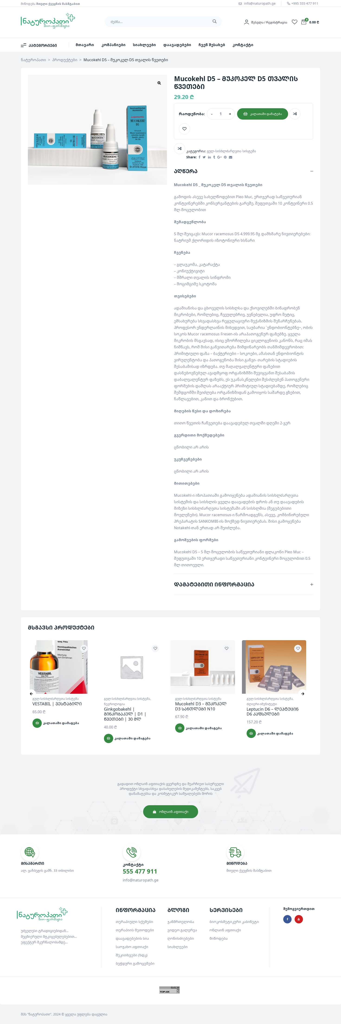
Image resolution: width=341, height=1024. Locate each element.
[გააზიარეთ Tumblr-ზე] (214, 157)
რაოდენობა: (192, 113)
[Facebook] (287, 919)
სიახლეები (177, 946)
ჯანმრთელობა (180, 921)
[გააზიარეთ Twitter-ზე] (204, 157)
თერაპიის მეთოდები (135, 930)
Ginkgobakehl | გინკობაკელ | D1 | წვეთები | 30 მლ (125, 714)
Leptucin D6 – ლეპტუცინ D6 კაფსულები (273, 711)
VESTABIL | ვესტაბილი (57, 703)
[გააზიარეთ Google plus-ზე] (219, 157)
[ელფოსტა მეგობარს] (230, 157)
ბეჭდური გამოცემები (135, 963)
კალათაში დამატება (266, 114)
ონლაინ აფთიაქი (225, 930)
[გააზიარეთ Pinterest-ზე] (225, 157)
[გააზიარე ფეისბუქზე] (199, 157)
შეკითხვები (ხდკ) (132, 955)
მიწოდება (218, 938)
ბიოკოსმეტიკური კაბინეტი (234, 921)
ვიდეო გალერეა (182, 930)
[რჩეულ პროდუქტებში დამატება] (184, 128)
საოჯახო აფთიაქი (132, 946)
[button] (159, 83)
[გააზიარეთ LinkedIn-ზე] (209, 157)
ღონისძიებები (180, 938)
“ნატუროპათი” (39, 1014)
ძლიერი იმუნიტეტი (262, 704)
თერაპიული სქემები (134, 921)
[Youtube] (299, 919)
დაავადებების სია (132, 938)
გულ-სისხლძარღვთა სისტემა (231, 151)
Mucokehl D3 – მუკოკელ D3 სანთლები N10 (201, 706)
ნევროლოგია (114, 704)
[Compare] (294, 113)
